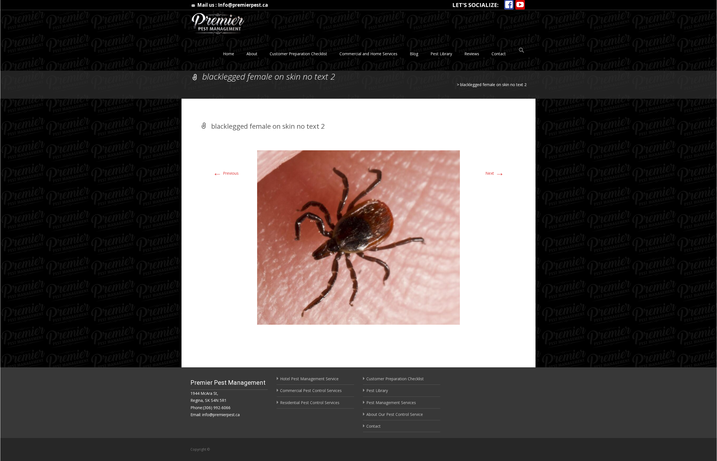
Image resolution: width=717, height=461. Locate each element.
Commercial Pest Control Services (311, 390)
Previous (226, 173)
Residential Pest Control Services (309, 402)
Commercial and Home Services (368, 53)
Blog (414, 53)
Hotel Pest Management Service (309, 378)
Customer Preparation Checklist (298, 53)
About (251, 53)
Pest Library (441, 53)
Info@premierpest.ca (243, 5)
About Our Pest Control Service (394, 414)
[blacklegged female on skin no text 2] (358, 237)
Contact (499, 53)
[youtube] (520, 5)
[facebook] (509, 5)
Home (228, 53)
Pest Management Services (391, 402)
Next (494, 173)
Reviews (471, 53)
